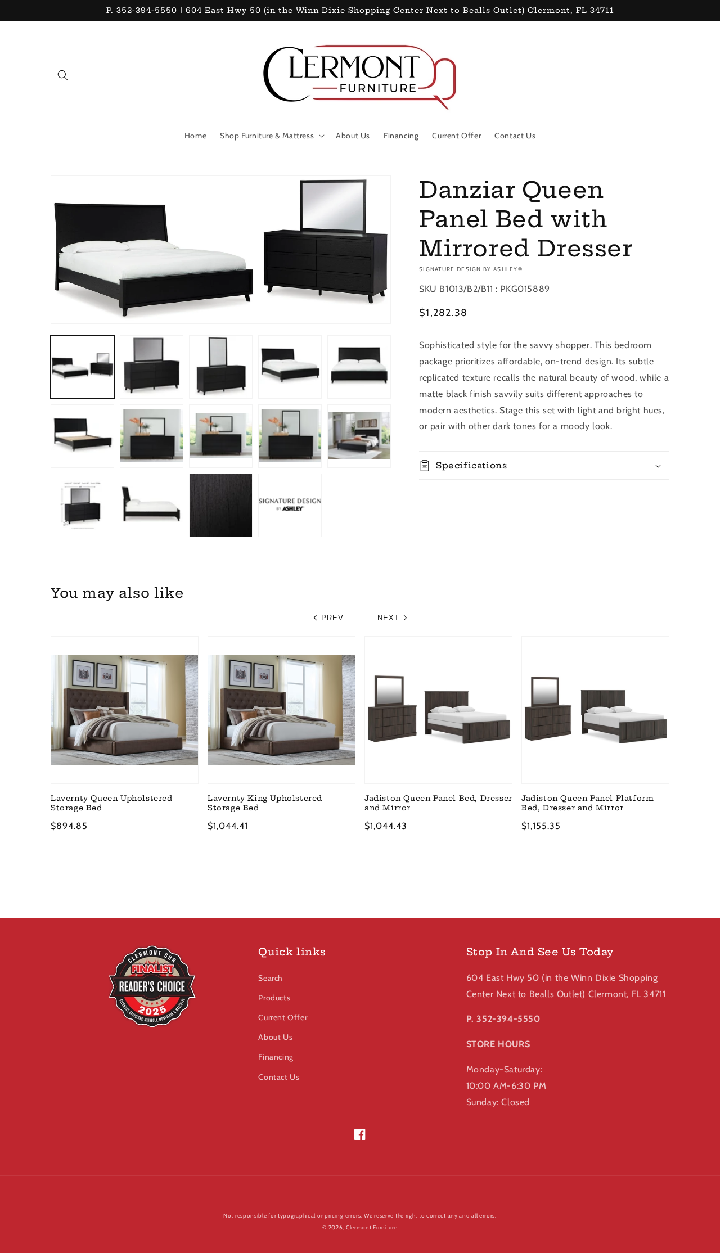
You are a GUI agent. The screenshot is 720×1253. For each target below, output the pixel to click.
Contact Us (278, 1077)
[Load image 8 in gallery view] (221, 436)
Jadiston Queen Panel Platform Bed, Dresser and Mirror (587, 803)
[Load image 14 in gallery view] (290, 505)
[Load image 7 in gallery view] (151, 436)
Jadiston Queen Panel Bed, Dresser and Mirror (438, 803)
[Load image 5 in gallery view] (359, 367)
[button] (63, 75)
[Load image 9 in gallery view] (290, 436)
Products (274, 998)
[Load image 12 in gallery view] (151, 505)
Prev (332, 618)
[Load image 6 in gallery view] (82, 436)
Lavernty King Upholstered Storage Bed (265, 803)
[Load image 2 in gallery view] (151, 367)
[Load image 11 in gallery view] (82, 505)
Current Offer (282, 1017)
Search (270, 978)
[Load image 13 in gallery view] (221, 505)
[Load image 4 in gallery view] (290, 367)
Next (388, 618)
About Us (275, 1037)
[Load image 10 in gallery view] (359, 436)
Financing (275, 1057)
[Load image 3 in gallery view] (221, 367)
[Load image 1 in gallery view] (82, 367)
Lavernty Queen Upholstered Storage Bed (112, 803)
